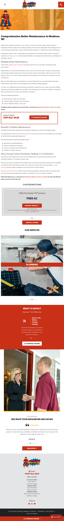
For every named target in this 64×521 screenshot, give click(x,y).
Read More (31, 448)
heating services (13, 56)
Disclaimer (41, 511)
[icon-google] (32, 504)
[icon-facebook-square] (29, 504)
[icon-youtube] (35, 504)
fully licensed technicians (10, 171)
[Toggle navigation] (4, 4)
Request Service (31, 205)
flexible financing (25, 134)
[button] (28, 299)
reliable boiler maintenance (16, 65)
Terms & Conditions (32, 513)
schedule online (33, 343)
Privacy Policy (50, 511)
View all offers (32, 222)
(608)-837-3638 (42, 107)
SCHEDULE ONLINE (32, 519)
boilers (23, 45)
